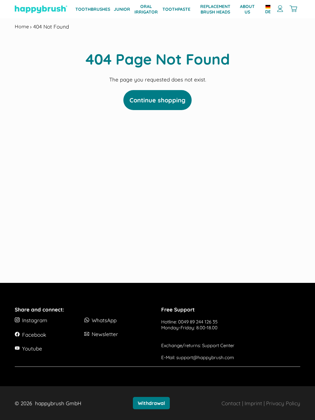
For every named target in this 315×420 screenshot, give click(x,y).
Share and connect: (39, 309)
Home (22, 26)
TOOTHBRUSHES (92, 9)
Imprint (253, 403)
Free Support (178, 309)
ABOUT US (247, 9)
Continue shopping (157, 100)
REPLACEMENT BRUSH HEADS (215, 9)
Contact (231, 403)
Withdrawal (151, 403)
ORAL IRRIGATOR (146, 9)
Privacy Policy (283, 403)
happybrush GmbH (58, 403)
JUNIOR (122, 9)
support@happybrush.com (205, 357)
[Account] (280, 9)
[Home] (41, 9)
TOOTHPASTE (176, 9)
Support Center (218, 345)
